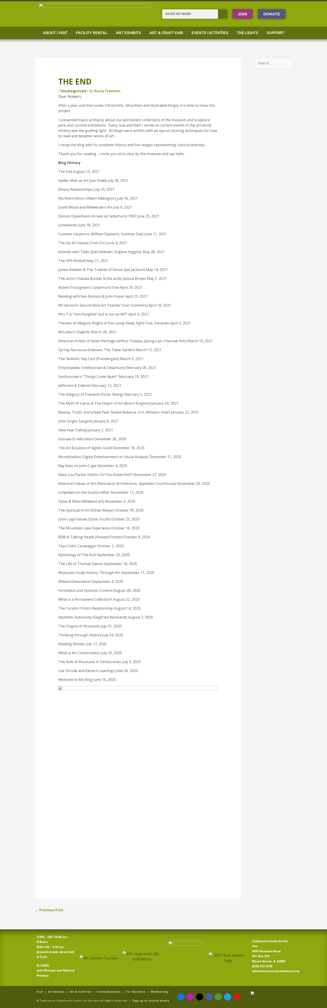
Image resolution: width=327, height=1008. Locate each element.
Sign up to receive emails (151, 1000)
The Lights (247, 33)
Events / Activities (210, 33)
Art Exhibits (128, 33)
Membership (160, 991)
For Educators (136, 991)
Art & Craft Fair (166, 33)
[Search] (222, 14)
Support (275, 33)
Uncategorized (73, 90)
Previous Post (49, 910)
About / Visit (55, 33)
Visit (40, 991)
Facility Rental (91, 33)
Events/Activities (109, 991)
